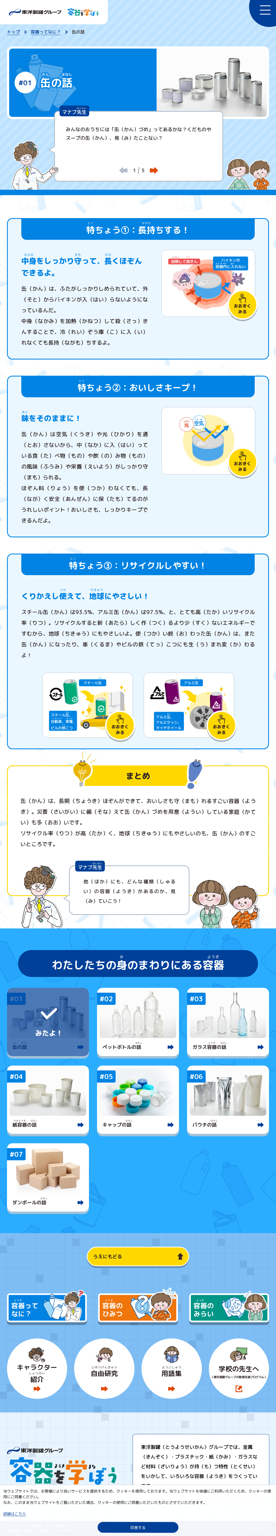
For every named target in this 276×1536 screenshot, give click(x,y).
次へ (154, 170)
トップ (13, 32)
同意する (138, 1527)
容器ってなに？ (46, 32)
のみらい (204, 1309)
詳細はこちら (14, 1513)
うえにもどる (107, 1256)
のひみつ (112, 1309)
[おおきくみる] (208, 283)
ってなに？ (24, 1309)
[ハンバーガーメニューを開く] (262, 13)
